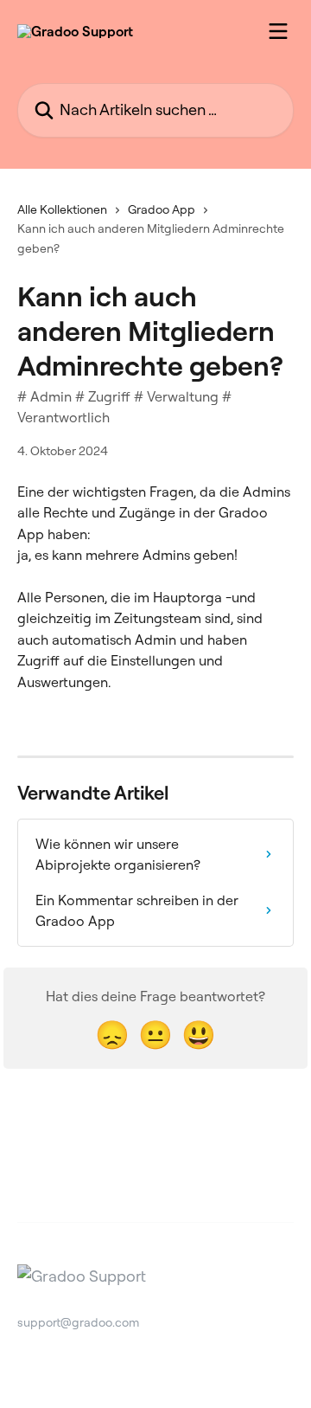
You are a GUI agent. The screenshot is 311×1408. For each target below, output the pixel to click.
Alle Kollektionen (62, 209)
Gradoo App (161, 209)
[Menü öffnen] (278, 31)
